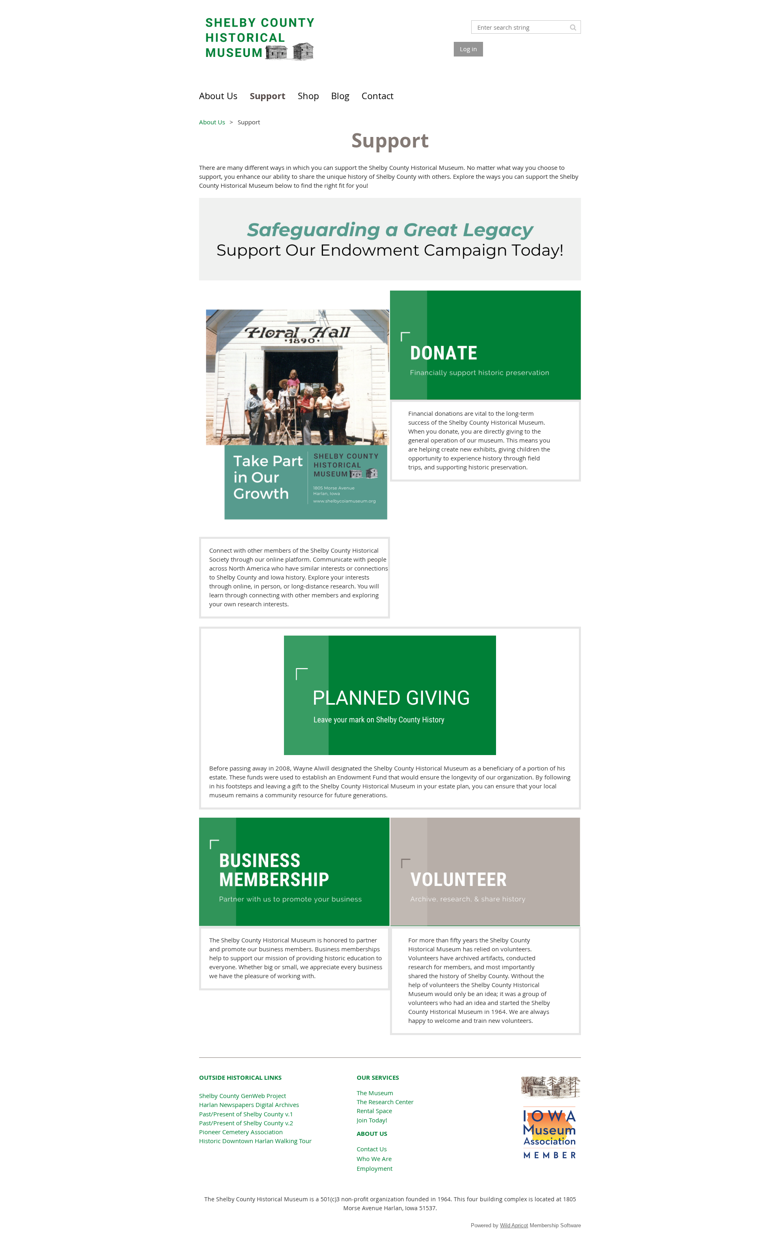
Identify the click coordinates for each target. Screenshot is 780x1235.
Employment (374, 1168)
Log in (468, 49)
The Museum (375, 1093)
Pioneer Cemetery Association (241, 1132)
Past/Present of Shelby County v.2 (246, 1123)
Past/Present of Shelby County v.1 (246, 1114)
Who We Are (374, 1159)
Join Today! (372, 1120)
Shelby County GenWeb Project (242, 1096)
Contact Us (372, 1149)
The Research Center (385, 1102)
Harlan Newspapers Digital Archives (249, 1104)
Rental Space (374, 1111)
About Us (212, 122)
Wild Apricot (514, 1225)
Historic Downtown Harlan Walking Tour (255, 1141)
